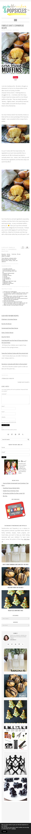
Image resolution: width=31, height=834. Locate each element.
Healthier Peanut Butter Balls (11, 488)
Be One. (5, 496)
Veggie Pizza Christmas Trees (11, 491)
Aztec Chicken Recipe (7, 332)
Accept (4, 831)
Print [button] (27, 248)
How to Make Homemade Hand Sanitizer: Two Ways (15, 564)
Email (3, 411)
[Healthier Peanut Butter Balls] (15, 585)
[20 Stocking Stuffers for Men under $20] (15, 748)
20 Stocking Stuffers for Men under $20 (14, 493)
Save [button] (23, 248)
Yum (15, 79)
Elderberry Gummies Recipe (9, 319)
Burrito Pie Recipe (6, 324)
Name (3, 406)
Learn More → (13, 639)
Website (3, 417)
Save (16, 77)
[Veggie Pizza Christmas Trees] (15, 608)
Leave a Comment (16, 30)
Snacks (7, 375)
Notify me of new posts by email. (9, 429)
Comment (4, 394)
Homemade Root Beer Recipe (10, 328)
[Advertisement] (15, 814)
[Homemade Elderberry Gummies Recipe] (15, 800)
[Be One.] (15, 774)
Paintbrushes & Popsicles (15, 9)
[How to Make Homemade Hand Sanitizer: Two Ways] (15, 562)
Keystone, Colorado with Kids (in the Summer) (14, 364)
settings (14, 828)
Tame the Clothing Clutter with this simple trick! (15, 353)
